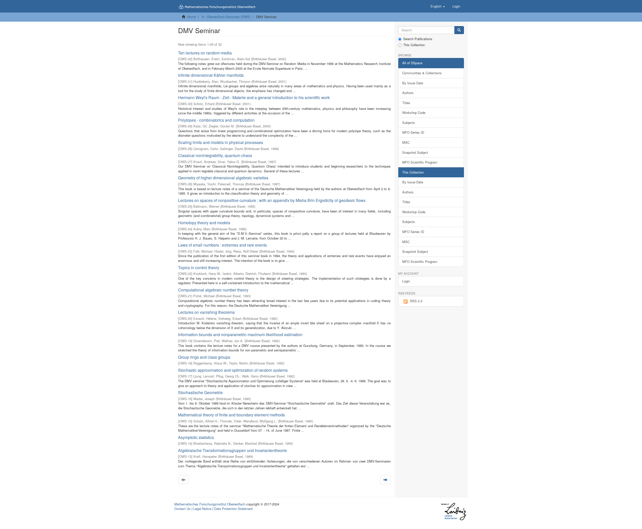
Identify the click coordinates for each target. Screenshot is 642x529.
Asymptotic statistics (196, 437)
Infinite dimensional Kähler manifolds (211, 75)
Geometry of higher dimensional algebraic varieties (223, 178)
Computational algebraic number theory (213, 290)
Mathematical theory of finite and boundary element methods (231, 415)
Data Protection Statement (233, 508)
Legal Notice (202, 508)
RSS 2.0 (416, 300)
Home (191, 16)
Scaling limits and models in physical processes (220, 142)
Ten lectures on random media (205, 53)
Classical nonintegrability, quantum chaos (215, 155)
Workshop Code (413, 112)
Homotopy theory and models (204, 222)
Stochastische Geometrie (200, 392)
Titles (406, 102)
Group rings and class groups (204, 357)
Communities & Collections (422, 72)
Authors (408, 92)
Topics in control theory (198, 267)
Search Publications (417, 39)
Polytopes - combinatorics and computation (216, 120)
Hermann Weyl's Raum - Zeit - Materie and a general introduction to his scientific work (254, 97)
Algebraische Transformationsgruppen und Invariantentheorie (232, 450)
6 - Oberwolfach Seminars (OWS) (226, 16)
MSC (406, 142)
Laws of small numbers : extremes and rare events (222, 245)
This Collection (414, 45)
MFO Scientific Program (419, 162)
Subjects (408, 122)
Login (406, 281)
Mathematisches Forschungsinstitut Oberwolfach (209, 504)
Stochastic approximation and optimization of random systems (233, 370)
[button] (438, 6)
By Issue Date (412, 83)
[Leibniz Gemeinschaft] (453, 511)
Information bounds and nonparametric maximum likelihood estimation (240, 334)
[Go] (459, 30)
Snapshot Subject (415, 152)
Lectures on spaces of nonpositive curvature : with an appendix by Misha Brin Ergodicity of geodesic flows (271, 200)
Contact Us (182, 508)
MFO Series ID (413, 132)
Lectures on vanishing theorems (206, 312)
